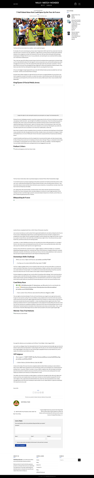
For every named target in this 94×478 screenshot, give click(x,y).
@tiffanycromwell (47, 357)
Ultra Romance (27, 251)
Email (32, 436)
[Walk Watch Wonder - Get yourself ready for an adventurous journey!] (47, 4)
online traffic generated (48, 242)
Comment (17, 425)
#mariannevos (25, 287)
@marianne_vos (38, 285)
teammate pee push (39, 279)
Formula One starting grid (26, 65)
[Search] (79, 4)
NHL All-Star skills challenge (29, 276)
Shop (37, 462)
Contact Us (38, 467)
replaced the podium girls (36, 63)
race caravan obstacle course (54, 279)
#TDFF (30, 357)
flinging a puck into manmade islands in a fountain (40, 277)
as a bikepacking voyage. (24, 234)
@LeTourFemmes (37, 357)
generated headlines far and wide (43, 233)
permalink (49, 397)
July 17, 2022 (42, 263)
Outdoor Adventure (38, 10)
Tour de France (18, 48)
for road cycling (40, 302)
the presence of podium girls (51, 52)
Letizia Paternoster (25, 143)
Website (48, 436)
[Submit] (79, 460)
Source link (15, 388)
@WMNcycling (56, 357)
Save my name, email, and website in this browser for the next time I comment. (32, 442)
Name (16, 436)
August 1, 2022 (50, 292)
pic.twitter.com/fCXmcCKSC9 (24, 359)
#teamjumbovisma (42, 287)
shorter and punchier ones (41, 62)
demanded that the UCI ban (36, 346)
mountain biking (49, 302)
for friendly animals (49, 181)
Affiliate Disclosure (40, 472)
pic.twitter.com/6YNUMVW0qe (24, 289)
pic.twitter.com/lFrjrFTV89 (43, 259)
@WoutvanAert (27, 285)
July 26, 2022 (38, 362)
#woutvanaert (33, 287)
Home (37, 459)
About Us (38, 464)
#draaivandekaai (51, 287)
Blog (37, 469)
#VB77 (26, 357)
